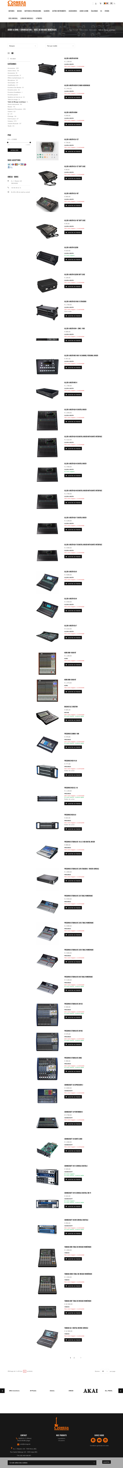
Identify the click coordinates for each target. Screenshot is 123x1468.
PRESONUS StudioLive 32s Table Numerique (78, 896)
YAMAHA (66, 1253)
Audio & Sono (83, 30)
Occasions (61, 1440)
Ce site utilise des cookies (18, 1463)
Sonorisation (93, 30)
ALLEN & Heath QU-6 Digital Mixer (75, 463)
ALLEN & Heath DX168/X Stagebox (75, 301)
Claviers (47, 11)
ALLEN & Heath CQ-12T (71, 139)
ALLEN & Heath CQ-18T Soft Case (74, 220)
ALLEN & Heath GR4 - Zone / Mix (74, 328)
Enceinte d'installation (14, 92)
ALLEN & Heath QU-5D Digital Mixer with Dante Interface (83, 436)
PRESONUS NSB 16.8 (70, 761)
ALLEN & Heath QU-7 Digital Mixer (75, 518)
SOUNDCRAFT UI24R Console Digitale (76, 1220)
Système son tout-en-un (15, 97)
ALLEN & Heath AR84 (70, 112)
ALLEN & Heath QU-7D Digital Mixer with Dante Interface (83, 545)
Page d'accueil (73, 30)
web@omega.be (25, 1444)
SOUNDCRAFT (68, 1090)
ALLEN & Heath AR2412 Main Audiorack (77, 85)
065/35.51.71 (22, 1438)
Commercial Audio (13, 75)
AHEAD (71, 1390)
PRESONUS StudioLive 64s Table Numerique (78, 977)
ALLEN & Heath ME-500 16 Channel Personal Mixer (81, 355)
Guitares (11, 11)
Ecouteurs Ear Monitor (14, 87)
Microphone (11, 80)
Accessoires (73, 11)
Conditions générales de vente (99, 1445)
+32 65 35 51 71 (16, 188)
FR (111, 3)
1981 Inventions (14, 1390)
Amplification (11, 85)
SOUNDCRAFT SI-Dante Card (73, 1139)
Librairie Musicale (26, 18)
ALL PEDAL (109, 1390)
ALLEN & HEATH (69, 64)
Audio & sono (84, 11)
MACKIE (66, 712)
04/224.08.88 (21, 1440)
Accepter (106, 1462)
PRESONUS (67, 739)
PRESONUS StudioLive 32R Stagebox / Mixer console (81, 869)
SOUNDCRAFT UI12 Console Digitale (75, 1166)
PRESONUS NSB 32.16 (71, 788)
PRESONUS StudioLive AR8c (73, 1058)
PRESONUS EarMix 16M (71, 734)
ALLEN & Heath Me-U (70, 382)
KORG (66, 658)
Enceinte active (12, 90)
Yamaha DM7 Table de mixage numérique (77, 1301)
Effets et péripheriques (14, 78)
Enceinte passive (13, 94)
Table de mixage (13, 99)
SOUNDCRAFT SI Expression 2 (73, 1085)
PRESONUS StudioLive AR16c (73, 1031)
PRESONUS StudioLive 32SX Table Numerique (78, 950)
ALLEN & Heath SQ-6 (70, 599)
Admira (52, 1390)
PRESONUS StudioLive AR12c (73, 1004)
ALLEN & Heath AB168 (71, 58)
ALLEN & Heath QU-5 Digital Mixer (75, 409)
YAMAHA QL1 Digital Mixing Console (76, 1328)
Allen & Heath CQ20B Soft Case (74, 274)
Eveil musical (13, 18)
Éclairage (94, 11)
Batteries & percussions (33, 11)
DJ (101, 11)
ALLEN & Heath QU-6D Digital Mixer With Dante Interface (83, 490)
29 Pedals (33, 1390)
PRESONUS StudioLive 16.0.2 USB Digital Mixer (79, 842)
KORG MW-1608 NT (70, 653)
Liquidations (61, 1438)
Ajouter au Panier (74, 70)
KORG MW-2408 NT (70, 680)
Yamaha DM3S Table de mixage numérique (78, 1274)
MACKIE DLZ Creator (71, 707)
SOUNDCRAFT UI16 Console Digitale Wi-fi (77, 1193)
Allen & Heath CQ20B (71, 247)
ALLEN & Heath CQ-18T (71, 193)
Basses (19, 11)
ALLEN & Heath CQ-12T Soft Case (74, 166)
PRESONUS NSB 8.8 (70, 815)
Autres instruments (59, 11)
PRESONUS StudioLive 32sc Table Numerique (78, 923)
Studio (107, 11)
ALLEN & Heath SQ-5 (70, 572)
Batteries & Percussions (15, 109)
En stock (13, 58)
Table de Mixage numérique (17, 102)
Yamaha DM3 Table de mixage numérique (77, 1247)
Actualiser (14, 150)
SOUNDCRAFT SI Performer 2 (73, 1112)
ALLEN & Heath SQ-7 (70, 626)
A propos (39, 18)
